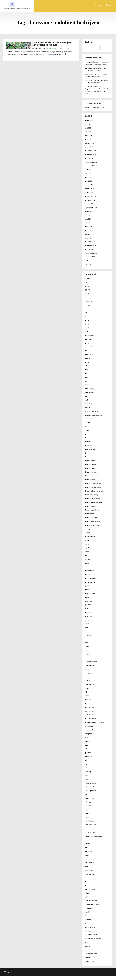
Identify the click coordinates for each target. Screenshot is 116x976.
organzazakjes (90, 730)
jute (86, 650)
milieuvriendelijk (90, 719)
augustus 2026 (90, 120)
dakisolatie (88, 442)
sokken (87, 817)
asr (86, 381)
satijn (86, 775)
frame (87, 563)
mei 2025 (88, 177)
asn (86, 373)
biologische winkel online (93, 415)
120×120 (87, 286)
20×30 (87, 298)
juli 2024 (87, 215)
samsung (88, 772)
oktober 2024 (89, 204)
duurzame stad (90, 514)
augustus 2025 (90, 166)
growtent (88, 605)
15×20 (87, 294)
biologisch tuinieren (92, 411)
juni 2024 (88, 219)
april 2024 (88, 227)
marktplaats (89, 707)
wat (86, 923)
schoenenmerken (91, 783)
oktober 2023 (89, 249)
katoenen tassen (91, 662)
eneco (87, 540)
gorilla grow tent (91, 582)
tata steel (88, 851)
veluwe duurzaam (91, 901)
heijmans (88, 612)
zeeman (88, 957)
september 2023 (91, 253)
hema (87, 620)
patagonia (88, 734)
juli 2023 (87, 261)
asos (86, 377)
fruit (86, 567)
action (87, 343)
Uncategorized (64, 48)
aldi (86, 351)
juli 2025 (87, 170)
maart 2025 (89, 185)
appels (87, 358)
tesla (86, 866)
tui (85, 882)
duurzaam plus (90, 468)
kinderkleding (89, 665)
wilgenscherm (90, 931)
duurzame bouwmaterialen (94, 491)
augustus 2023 (90, 257)
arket (87, 366)
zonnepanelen (90, 961)
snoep (87, 813)
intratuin (88, 635)
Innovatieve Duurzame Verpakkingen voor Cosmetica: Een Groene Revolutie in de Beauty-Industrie (97, 90)
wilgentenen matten (92, 935)
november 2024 (90, 200)
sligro (87, 810)
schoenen (88, 779)
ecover (87, 533)
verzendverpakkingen (92, 904)
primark (87, 749)
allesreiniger (89, 354)
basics (87, 400)
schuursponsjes (90, 791)
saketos (87, 768)
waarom (88, 920)
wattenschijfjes (90, 927)
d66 (86, 434)
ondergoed (89, 726)
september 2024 (91, 208)
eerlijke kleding (90, 536)
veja (86, 897)
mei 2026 (88, 132)
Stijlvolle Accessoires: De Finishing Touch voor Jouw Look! (96, 81)
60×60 (87, 324)
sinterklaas (89, 806)
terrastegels (89, 863)
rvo (86, 764)
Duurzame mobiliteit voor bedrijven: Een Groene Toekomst (52, 43)
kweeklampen (90, 684)
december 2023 (90, 242)
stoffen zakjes (90, 832)
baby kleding (89, 389)
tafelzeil (87, 844)
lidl (86, 692)
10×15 (86, 282)
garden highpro (90, 578)
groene (87, 586)
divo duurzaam (90, 449)
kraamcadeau (90, 677)
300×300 (88, 305)
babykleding (89, 392)
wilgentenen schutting (93, 939)
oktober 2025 (89, 158)
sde (86, 794)
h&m (86, 609)
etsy (86, 555)
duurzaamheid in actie (92, 476)
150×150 (87, 290)
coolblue (88, 427)
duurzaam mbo (90, 464)
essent (87, 552)
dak (86, 438)
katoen (87, 658)
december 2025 (90, 151)
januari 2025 (89, 192)
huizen (87, 624)
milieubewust (89, 715)
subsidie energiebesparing (94, 836)
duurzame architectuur (93, 487)
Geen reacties (52, 48)
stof (86, 829)
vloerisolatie (89, 908)
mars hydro (89, 711)
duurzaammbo (90, 480)
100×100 (87, 279)
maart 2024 (89, 230)
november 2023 (90, 246)
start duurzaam (90, 825)
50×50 (87, 320)
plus (86, 738)
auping (87, 385)
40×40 (87, 313)
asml (86, 370)
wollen (87, 942)
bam (86, 396)
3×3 (86, 309)
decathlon (88, 445)
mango (87, 703)
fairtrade (88, 559)
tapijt (86, 848)
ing (86, 631)
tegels (87, 855)
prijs (86, 745)
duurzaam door (90, 461)
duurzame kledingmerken (94, 502)
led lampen (89, 688)
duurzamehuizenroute (92, 525)
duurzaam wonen (91, 472)
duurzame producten (92, 510)
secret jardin (89, 798)
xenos (87, 950)
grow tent (88, 601)
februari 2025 (89, 189)
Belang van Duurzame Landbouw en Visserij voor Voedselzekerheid (97, 63)
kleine (87, 669)
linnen (87, 696)
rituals (87, 760)
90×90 (87, 332)
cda (86, 419)
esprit (87, 548)
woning (87, 946)
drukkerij (88, 457)
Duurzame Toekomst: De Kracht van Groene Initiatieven (96, 69)
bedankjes (88, 404)
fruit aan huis (89, 571)
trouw (87, 878)
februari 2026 (89, 143)
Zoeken (88, 42)
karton (87, 654)
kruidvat (88, 681)
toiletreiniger (89, 874)
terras (87, 859)
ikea (86, 628)
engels (87, 544)
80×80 (87, 328)
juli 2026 (87, 124)
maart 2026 (89, 139)
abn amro (88, 339)
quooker (88, 753)
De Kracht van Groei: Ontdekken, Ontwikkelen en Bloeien (96, 75)
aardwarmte (89, 335)
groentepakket (90, 593)
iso (86, 639)
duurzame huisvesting (92, 499)
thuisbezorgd (89, 870)
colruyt (87, 423)
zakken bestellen (91, 954)
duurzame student (91, 518)
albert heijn (89, 347)
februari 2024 (89, 234)
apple (87, 362)
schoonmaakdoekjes (92, 787)
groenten (88, 590)
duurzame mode (90, 506)
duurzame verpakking (92, 521)
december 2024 (90, 196)
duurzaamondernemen (93, 483)
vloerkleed (88, 912)
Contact (109, 5)
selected (88, 802)
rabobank (88, 756)
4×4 (86, 317)
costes (87, 430)
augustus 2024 (90, 211)
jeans (86, 643)
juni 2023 (88, 265)
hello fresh (88, 616)
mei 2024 (88, 223)
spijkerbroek (89, 821)
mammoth (88, 700)
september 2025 (91, 162)
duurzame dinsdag (91, 495)
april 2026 (88, 136)
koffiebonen (89, 673)
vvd (86, 916)
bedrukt (87, 408)
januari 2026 (89, 147)
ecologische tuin (90, 529)
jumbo (87, 646)
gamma (87, 574)
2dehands (88, 301)
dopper (87, 453)
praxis (87, 741)
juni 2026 (88, 128)
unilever (87, 893)
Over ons (98, 5)
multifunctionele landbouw (94, 722)
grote (87, 597)
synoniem (88, 840)
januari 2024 (89, 238)
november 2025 (90, 155)
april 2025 (88, 181)
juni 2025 (88, 173)
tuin (86, 885)
